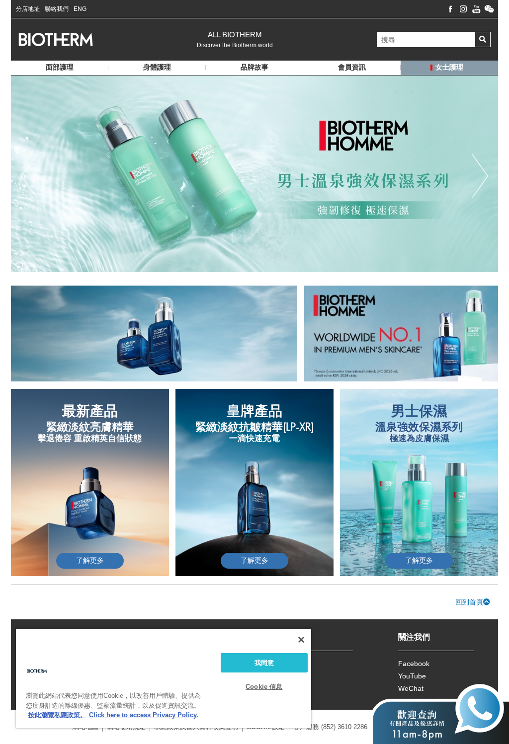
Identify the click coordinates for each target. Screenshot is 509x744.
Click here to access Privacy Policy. (143, 715)
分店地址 (28, 8)
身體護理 (157, 67)
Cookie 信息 (264, 686)
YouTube (412, 676)
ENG (80, 8)
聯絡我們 (57, 8)
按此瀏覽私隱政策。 (57, 715)
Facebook (413, 664)
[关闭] (301, 640)
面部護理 (60, 67)
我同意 (264, 663)
